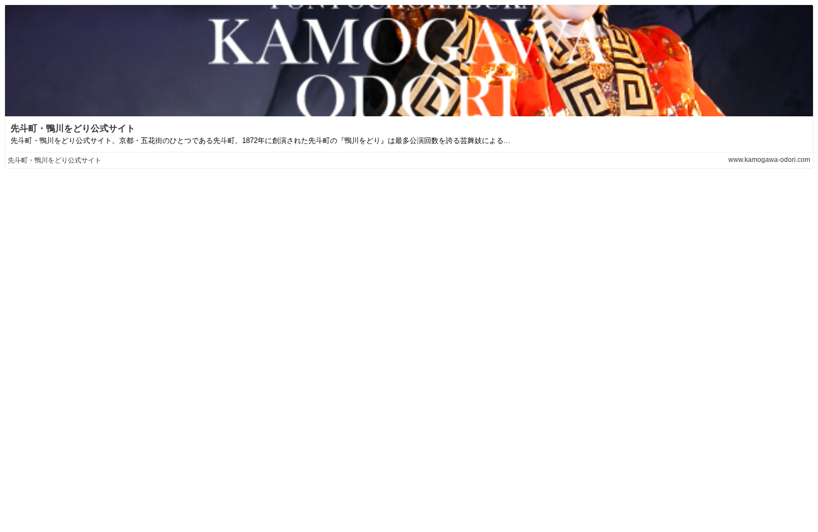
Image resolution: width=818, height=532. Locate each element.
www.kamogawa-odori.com (769, 160)
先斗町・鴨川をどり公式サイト (73, 128)
